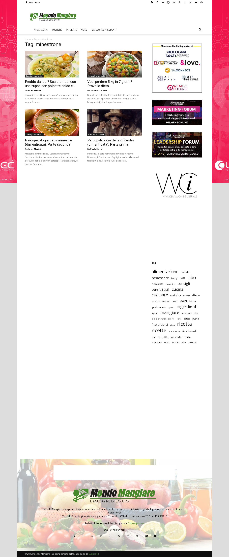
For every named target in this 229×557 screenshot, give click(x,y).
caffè (182, 278)
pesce (195, 318)
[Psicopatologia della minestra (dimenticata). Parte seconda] (52, 122)
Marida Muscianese (97, 90)
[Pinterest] (179, 2)
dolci (183, 301)
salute (163, 336)
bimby (174, 278)
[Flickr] (162, 2)
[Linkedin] (173, 2)
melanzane (187, 313)
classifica (170, 284)
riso (154, 337)
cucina (177, 289)
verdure (175, 342)
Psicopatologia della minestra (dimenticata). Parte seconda (48, 142)
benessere (160, 278)
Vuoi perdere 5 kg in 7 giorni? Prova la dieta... (109, 84)
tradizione (157, 342)
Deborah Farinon (33, 90)
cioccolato (157, 284)
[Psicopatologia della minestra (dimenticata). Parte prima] (114, 122)
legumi (155, 313)
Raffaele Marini (33, 149)
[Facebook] (157, 2)
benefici (185, 272)
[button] (200, 30)
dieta (196, 295)
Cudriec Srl (93, 553)
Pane (179, 318)
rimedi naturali (189, 331)
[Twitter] (190, 2)
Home (28, 39)
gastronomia (159, 307)
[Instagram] (168, 2)
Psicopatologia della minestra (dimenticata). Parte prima (110, 142)
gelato (171, 307)
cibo (192, 277)
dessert (186, 295)
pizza (172, 325)
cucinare (160, 295)
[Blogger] (151, 2)
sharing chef (176, 337)
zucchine (192, 342)
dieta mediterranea (160, 301)
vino (184, 342)
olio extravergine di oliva (163, 318)
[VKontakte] (195, 2)
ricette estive (174, 331)
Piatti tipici (160, 324)
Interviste (71, 29)
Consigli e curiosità (34, 76)
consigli (184, 283)
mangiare (169, 312)
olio (196, 313)
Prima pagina (40, 29)
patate (187, 318)
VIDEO (84, 29)
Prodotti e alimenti (96, 134)
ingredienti (187, 306)
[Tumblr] (184, 2)
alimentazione (165, 271)
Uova (166, 342)
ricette (159, 330)
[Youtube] (201, 2)
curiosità (175, 295)
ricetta (184, 324)
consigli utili (160, 289)
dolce (175, 301)
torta (188, 337)
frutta (192, 301)
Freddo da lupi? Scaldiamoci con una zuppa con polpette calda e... (50, 84)
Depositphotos (136, 523)
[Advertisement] (177, 232)
